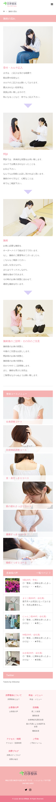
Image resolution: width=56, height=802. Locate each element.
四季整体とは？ (14, 699)
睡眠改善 (35, 731)
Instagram (30, 789)
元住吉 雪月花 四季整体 (21, 799)
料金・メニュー (36, 699)
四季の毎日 (13, 759)
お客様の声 (13, 711)
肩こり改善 (35, 711)
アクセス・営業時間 (13, 743)
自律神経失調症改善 (36, 719)
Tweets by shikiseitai (11, 682)
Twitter (26, 789)
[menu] (51, 4)
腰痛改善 (35, 715)
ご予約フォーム (36, 743)
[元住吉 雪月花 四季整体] (10, 4)
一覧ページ (42, 573)
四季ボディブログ (14, 755)
